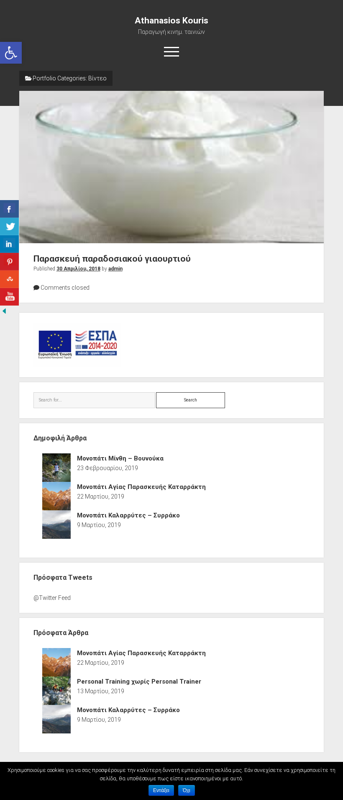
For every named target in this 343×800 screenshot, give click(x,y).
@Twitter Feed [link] (52, 597)
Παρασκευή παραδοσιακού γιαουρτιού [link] (171, 167)
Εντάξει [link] (161, 790)
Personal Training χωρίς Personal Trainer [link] (139, 681)
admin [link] (115, 269)
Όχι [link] (186, 790)
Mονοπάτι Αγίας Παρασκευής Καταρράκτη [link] (141, 487)
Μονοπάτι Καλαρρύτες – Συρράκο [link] (128, 515)
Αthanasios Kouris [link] (171, 20)
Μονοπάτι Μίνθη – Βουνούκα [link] (120, 458)
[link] (11, 53)
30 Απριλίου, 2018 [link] (78, 269)
